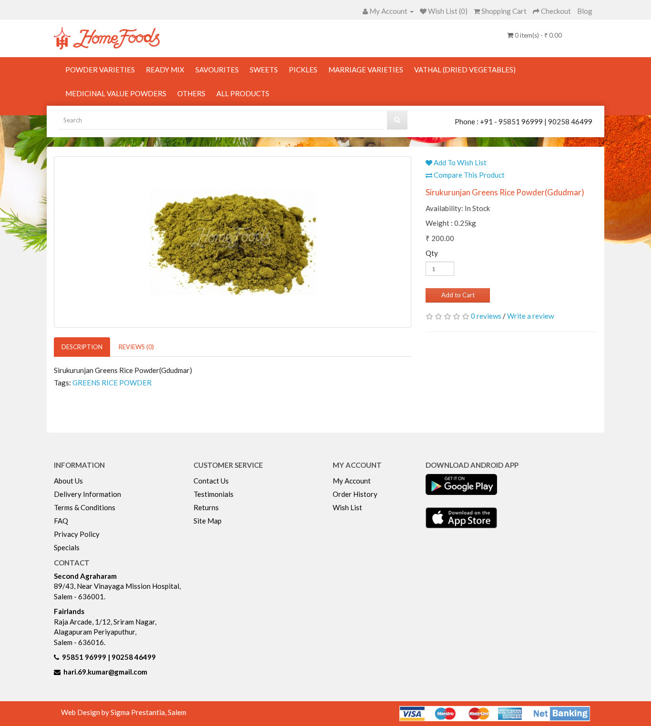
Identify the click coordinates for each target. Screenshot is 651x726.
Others (191, 93)
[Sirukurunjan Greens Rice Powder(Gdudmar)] (232, 242)
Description (81, 347)
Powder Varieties (100, 69)
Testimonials (213, 494)
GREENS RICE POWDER (112, 382)
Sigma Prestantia (138, 712)
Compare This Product (468, 175)
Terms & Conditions (84, 507)
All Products (242, 93)
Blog (584, 11)
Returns (206, 507)
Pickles (303, 69)
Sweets (264, 69)
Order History (355, 494)
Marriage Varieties (365, 69)
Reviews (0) (136, 347)
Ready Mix (165, 69)
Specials (67, 547)
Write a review (530, 316)
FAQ (61, 520)
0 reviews (486, 316)
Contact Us (211, 480)
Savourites (217, 69)
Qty (432, 253)
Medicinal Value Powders (115, 93)
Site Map (207, 520)
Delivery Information (87, 494)
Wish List (347, 507)
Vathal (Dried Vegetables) (465, 69)
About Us (68, 480)
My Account (352, 480)
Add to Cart (458, 295)
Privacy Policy (77, 534)
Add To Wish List (459, 162)
